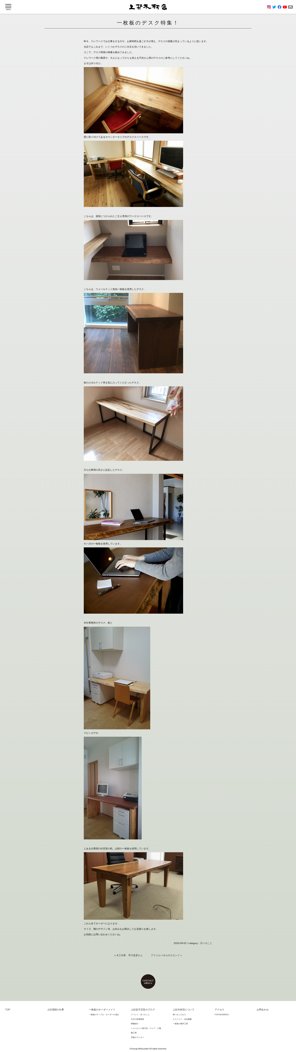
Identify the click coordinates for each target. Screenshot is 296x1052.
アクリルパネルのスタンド (165, 955)
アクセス (219, 1009)
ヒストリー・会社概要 (182, 1019)
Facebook (280, 7)
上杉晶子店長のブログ (143, 1009)
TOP (7, 1009)
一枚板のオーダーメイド (102, 1009)
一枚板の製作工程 (180, 1024)
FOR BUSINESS (222, 1014)
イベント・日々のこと (140, 1014)
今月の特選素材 (137, 1019)
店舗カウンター (137, 1037)
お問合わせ (290, 7)
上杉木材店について (183, 1009)
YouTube (285, 7)
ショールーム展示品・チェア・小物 (146, 1028)
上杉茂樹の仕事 (55, 1009)
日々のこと (206, 943)
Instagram (269, 7)
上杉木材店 (148, 7)
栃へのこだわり (179, 1014)
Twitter (275, 7)
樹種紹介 (134, 1024)
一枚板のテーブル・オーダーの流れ (104, 1014)
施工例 (134, 1033)
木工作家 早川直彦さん (129, 955)
